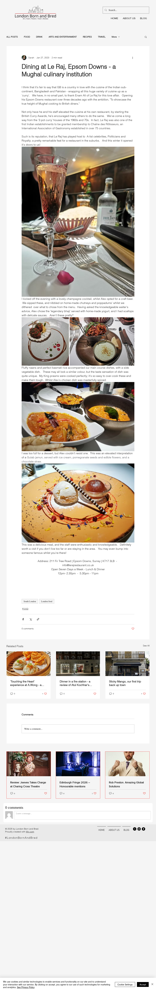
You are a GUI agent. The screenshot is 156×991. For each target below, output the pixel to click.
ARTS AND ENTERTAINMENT (63, 37)
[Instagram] (139, 829)
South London (30, 601)
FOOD (27, 37)
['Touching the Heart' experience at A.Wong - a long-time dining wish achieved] (29, 663)
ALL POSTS (12, 37)
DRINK (39, 37)
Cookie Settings (125, 984)
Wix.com (30, 831)
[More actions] (132, 57)
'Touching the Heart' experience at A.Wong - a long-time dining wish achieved (25, 683)
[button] (145, 37)
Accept (143, 984)
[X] (134, 829)
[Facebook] (143, 829)
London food (46, 601)
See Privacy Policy (26, 987)
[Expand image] (45, 341)
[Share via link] (38, 619)
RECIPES (87, 37)
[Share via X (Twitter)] (30, 619)
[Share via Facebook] (23, 619)
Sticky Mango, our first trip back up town (125, 683)
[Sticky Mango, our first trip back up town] (127, 663)
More (114, 37)
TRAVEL (102, 37)
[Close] (152, 984)
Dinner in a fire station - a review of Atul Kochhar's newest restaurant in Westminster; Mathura (75, 683)
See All (146, 645)
